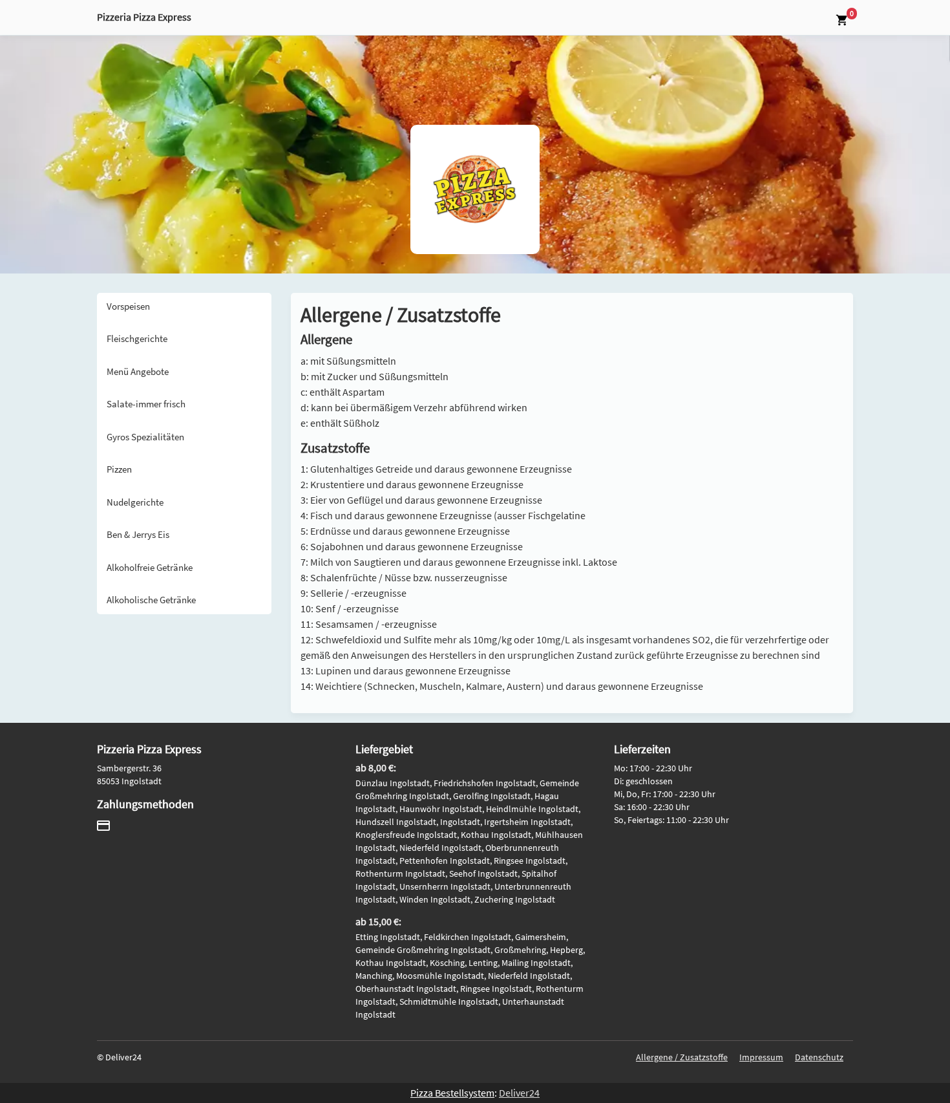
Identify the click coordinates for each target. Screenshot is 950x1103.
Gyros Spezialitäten (145, 437)
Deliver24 (519, 1092)
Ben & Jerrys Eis (138, 534)
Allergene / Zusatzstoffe (682, 1057)
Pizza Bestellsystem (452, 1092)
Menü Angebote (138, 371)
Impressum (761, 1057)
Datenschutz (819, 1057)
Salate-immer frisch (146, 404)
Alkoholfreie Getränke (150, 567)
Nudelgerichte (135, 502)
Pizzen (119, 469)
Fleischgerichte (137, 338)
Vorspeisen (128, 306)
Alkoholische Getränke (151, 600)
